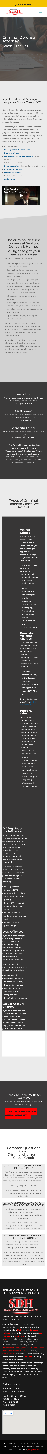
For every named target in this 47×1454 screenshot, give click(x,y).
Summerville (8, 1354)
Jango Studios (33, 1450)
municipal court (25, 156)
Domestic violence (12, 172)
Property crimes (11, 153)
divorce (8, 1339)
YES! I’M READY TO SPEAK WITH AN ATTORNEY (21, 1113)
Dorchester (7, 1348)
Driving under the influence (17, 150)
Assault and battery (13, 169)
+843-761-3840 (25, 5)
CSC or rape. (9, 179)
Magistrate (9, 156)
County (16, 1348)
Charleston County (29, 1348)
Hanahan (28, 1357)
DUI (19, 1330)
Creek (22, 1351)
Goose (16, 1351)
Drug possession (11, 166)
